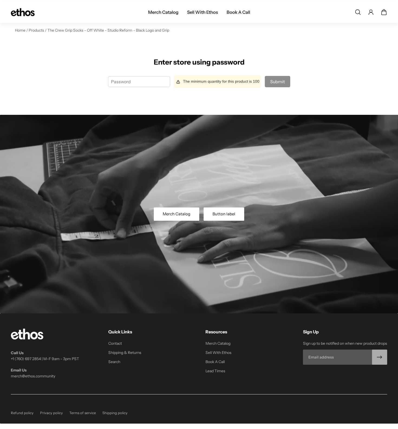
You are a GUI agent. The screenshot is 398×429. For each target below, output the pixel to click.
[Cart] (383, 12)
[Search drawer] (357, 12)
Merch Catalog (176, 214)
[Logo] (23, 12)
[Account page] (370, 12)
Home (20, 30)
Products (37, 30)
